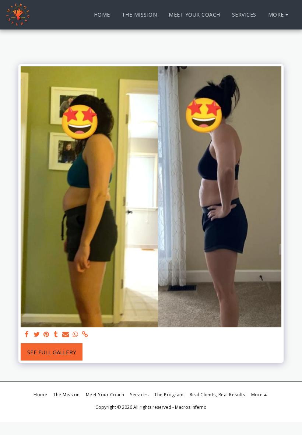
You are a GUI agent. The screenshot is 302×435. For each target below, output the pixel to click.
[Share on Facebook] (27, 334)
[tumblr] (55, 334)
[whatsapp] (75, 334)
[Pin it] (46, 334)
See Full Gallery (51, 352)
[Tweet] (36, 334)
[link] (84, 334)
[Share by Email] (65, 334)
